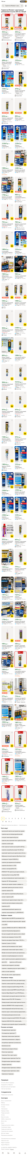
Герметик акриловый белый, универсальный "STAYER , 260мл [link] (20, 646)
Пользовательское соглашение (8, 1138)
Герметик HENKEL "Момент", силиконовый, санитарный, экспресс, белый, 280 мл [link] (7, 467)
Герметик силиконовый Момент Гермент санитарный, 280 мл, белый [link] (20, 224)
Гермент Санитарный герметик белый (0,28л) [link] (20, 91)
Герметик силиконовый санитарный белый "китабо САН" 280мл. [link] (20, 569)
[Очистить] (22, 6)
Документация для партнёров (8, 1086)
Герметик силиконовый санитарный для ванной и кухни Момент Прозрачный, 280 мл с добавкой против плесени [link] (7, 597)
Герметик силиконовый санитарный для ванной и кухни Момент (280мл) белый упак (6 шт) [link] (20, 330)
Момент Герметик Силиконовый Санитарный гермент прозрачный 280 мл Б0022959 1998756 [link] (20, 118)
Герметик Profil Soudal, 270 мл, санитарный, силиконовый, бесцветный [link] (7, 806)
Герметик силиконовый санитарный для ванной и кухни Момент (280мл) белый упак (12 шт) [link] (20, 384)
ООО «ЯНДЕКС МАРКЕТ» (11, 1147)
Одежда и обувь (5, 1110)
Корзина (19, 1153)
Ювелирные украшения (6, 1135)
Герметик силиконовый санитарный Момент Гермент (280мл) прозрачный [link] (20, 542)
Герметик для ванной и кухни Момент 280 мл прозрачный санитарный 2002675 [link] (20, 699)
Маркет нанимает (5, 1142)
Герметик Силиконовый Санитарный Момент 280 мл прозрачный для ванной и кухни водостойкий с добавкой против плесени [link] (20, 467)
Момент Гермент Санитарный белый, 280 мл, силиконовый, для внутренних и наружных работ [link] (7, 358)
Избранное (14, 1153)
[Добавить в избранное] (12, 15)
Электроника (4, 1108)
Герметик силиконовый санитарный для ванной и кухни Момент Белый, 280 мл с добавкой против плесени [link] (20, 276)
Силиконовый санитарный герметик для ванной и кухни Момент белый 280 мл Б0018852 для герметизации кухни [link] (7, 34)
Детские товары (5, 1133)
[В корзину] (12, 28)
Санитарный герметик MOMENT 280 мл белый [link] (7, 569)
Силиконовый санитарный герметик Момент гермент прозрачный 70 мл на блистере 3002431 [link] (7, 752)
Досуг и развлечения (6, 1100)
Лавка (8, 1153)
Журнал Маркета (5, 1144)
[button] (26, 6)
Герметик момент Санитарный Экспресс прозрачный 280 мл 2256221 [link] (20, 806)
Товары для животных (6, 1129)
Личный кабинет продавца (7, 1082)
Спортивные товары (6, 1127)
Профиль (25, 1153)
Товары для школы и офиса (7, 1125)
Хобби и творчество (6, 1119)
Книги (2, 1123)
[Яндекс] (12, 1149)
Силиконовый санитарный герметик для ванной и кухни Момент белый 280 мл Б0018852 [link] (7, 252)
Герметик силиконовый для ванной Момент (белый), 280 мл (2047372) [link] (7, 303)
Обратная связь (5, 1140)
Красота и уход (4, 1117)
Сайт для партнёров (6, 1088)
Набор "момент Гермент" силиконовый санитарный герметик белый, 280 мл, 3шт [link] (20, 725)
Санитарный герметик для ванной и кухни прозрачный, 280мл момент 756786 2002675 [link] (20, 34)
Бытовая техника (5, 1104)
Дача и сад (3, 1121)
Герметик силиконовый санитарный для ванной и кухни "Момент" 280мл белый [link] (7, 330)
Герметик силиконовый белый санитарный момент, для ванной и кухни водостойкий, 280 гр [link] (7, 622)
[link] (13, 831)
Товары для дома (5, 1113)
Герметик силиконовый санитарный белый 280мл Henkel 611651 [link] (7, 224)
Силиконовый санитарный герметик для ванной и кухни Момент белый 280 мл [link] (20, 197)
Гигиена (3, 1106)
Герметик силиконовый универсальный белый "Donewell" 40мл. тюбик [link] (7, 542)
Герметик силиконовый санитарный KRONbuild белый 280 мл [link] (7, 699)
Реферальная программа (7, 1094)
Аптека (3, 1115)
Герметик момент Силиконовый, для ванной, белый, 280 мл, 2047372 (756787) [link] (7, 439)
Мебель (3, 1102)
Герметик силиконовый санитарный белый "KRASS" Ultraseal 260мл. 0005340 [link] (7, 646)
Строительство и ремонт (7, 1131)
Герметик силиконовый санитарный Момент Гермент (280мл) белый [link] (7, 118)
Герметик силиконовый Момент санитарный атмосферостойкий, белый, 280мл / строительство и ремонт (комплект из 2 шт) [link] (20, 303)
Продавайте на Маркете (7, 1084)
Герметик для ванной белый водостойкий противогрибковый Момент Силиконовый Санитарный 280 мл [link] (20, 170)
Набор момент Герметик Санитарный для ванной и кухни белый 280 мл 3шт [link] (7, 276)
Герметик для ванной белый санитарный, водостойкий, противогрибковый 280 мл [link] (7, 724)
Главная (3, 1153)
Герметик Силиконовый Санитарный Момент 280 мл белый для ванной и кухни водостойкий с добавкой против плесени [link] (20, 63)
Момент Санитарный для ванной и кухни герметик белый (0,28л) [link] (7, 63)
